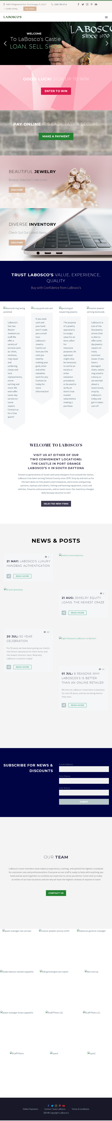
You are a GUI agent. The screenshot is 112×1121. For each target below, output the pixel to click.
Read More (22, 576)
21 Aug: (83, 600)
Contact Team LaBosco (54, 1109)
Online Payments (30, 1109)
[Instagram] (87, 4)
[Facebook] (78, 4)
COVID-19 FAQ (12, 8)
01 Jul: (83, 678)
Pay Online (29, 8)
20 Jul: (19, 639)
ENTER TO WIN (56, 91)
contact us (56, 893)
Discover (17, 190)
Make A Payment (56, 136)
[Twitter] (83, 4)
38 (48, 632)
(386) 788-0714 (60, 4)
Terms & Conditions (80, 1109)
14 (103, 669)
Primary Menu (106, 17)
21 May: (28, 563)
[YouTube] (96, 4)
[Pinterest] (91, 4)
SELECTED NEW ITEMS (56, 503)
